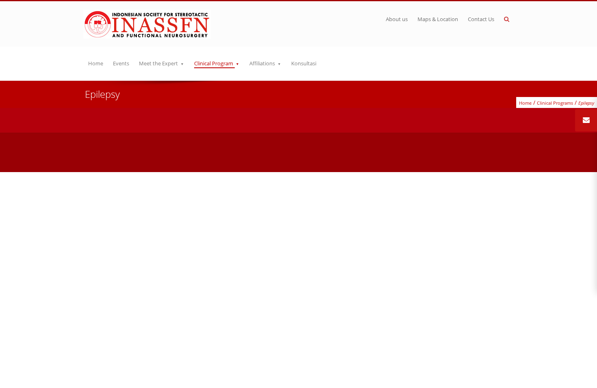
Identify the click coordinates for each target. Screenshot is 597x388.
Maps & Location (437, 19)
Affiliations (262, 63)
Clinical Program (213, 63)
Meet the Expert (158, 63)
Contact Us (481, 19)
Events (121, 63)
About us (397, 19)
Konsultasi (303, 63)
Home (95, 63)
